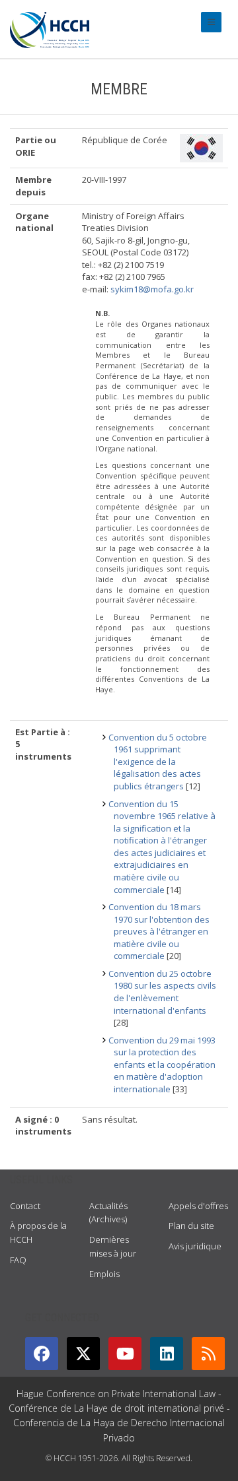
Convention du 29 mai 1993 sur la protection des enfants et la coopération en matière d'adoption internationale (162, 1064)
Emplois (104, 1274)
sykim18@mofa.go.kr (152, 289)
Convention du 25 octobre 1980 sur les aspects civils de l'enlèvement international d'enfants (162, 992)
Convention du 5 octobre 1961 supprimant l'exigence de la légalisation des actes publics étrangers (157, 761)
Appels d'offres (198, 1206)
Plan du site (191, 1226)
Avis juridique (195, 1246)
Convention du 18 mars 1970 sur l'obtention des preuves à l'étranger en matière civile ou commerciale (159, 931)
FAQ (18, 1260)
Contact (25, 1206)
